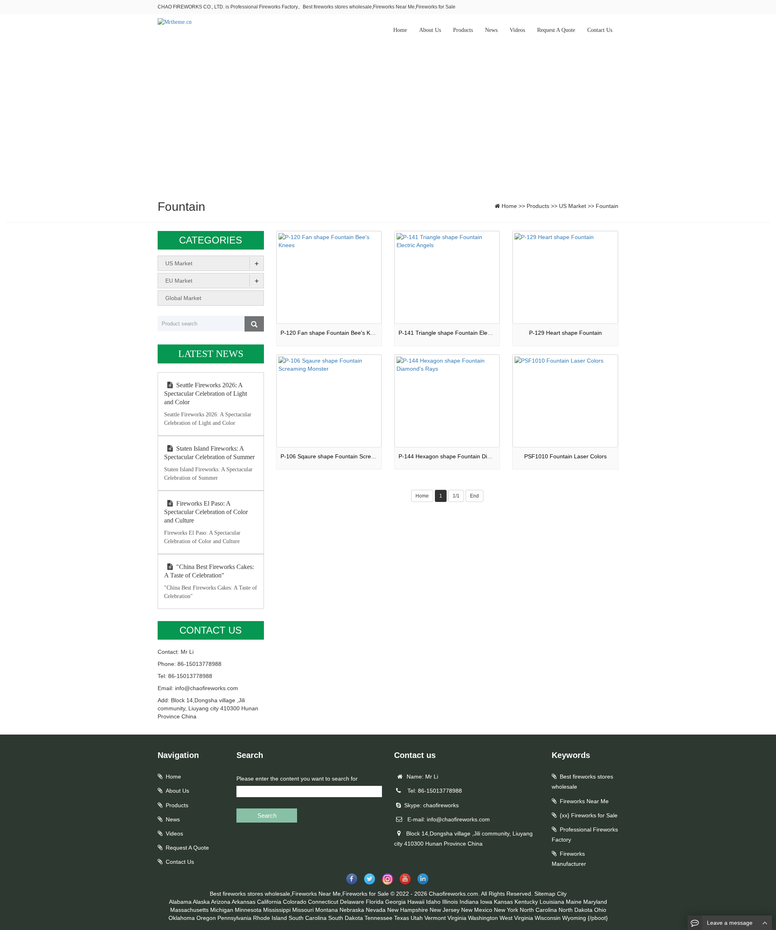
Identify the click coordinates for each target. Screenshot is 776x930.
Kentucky (526, 902)
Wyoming (574, 918)
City (562, 893)
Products (463, 30)
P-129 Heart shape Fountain (565, 333)
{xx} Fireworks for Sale (589, 815)
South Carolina (308, 918)
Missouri (303, 910)
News (491, 30)
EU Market (178, 280)
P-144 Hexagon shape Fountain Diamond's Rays (461, 456)
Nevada (376, 910)
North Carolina (538, 910)
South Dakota (345, 918)
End (474, 496)
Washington (483, 918)
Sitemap (544, 893)
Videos (517, 30)
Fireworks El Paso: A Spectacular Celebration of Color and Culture (206, 512)
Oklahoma (182, 918)
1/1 (456, 496)
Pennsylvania (234, 918)
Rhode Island (270, 918)
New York (506, 910)
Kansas (503, 902)
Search (266, 815)
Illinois (450, 902)
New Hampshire (407, 910)
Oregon (206, 918)
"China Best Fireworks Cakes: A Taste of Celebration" (209, 571)
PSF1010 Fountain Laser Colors (565, 456)
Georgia (395, 902)
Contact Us (599, 30)
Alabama (180, 902)
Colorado (294, 902)
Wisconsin (548, 918)
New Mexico (476, 910)
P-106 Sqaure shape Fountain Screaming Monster (344, 456)
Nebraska (352, 910)
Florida (375, 902)
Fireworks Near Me (584, 801)
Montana (326, 910)
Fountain (607, 206)
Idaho (433, 902)
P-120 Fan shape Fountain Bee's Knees (331, 333)
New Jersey (445, 910)
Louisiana (552, 902)
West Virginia (516, 918)
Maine (574, 902)
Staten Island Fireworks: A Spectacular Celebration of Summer (209, 452)
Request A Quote (556, 30)
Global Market (183, 298)
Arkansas (243, 902)
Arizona (220, 902)
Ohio (600, 910)
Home (400, 30)
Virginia (456, 918)
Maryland (595, 902)
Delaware (352, 902)
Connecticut (323, 902)
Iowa (486, 902)
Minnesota (248, 910)
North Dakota (576, 910)
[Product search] (254, 324)
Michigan (221, 910)
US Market (572, 206)
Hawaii (415, 902)
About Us (430, 30)
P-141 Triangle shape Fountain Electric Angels (458, 333)
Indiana (469, 902)
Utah (417, 918)
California (269, 902)
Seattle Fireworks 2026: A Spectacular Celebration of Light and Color (205, 393)
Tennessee (378, 918)
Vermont (435, 918)
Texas (401, 918)
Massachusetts (189, 910)
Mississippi (277, 910)
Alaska (201, 902)
